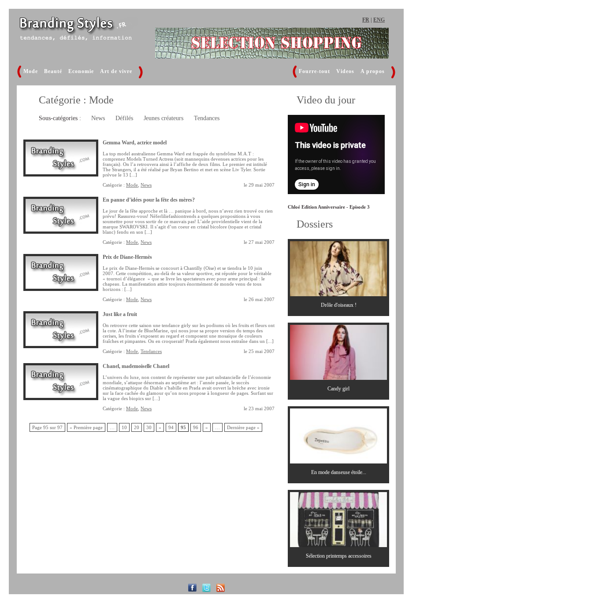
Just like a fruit (120, 314)
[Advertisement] (460, 161)
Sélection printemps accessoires (339, 556)
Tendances (206, 118)
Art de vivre (116, 71)
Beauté (53, 71)
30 (149, 427)
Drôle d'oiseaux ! (339, 305)
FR (365, 20)
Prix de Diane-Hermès (127, 257)
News (98, 118)
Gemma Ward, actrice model (135, 143)
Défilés (124, 118)
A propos (372, 71)
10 (124, 427)
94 (171, 427)
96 (195, 427)
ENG (379, 20)
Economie (81, 71)
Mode (30, 71)
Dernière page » (243, 427)
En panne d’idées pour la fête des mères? (149, 200)
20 (136, 427)
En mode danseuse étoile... (338, 472)
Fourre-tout (314, 71)
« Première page (86, 427)
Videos (345, 71)
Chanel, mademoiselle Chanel (136, 366)
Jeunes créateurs (163, 118)
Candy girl (338, 389)
